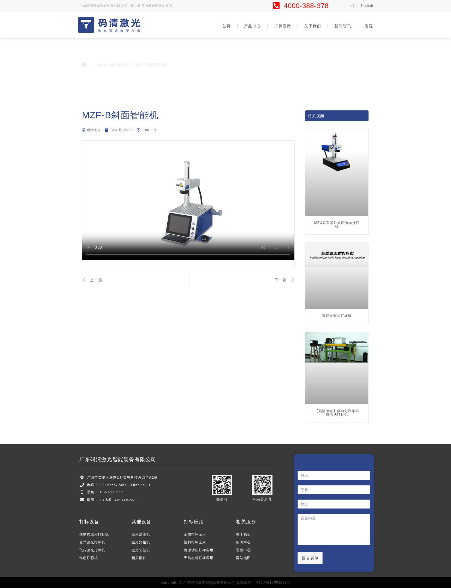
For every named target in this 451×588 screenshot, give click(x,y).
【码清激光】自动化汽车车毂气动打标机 (337, 412)
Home (100, 65)
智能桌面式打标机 (337, 316)
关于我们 (312, 26)
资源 (369, 26)
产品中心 (252, 26)
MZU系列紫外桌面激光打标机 (337, 224)
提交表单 (310, 558)
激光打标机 (120, 65)
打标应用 (282, 26)
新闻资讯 (342, 26)
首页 (226, 26)
